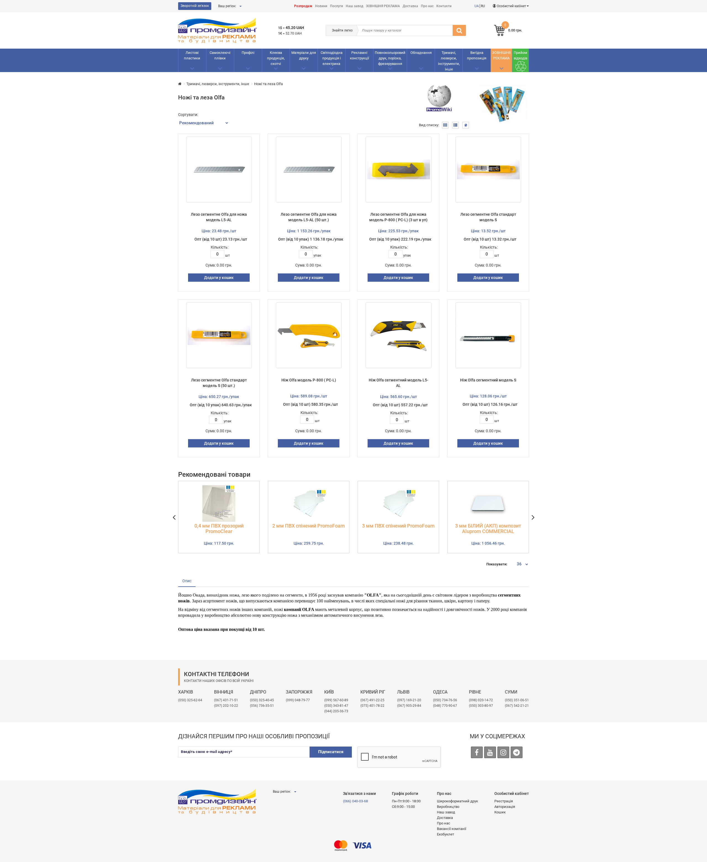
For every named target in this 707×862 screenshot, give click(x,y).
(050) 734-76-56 (445, 700)
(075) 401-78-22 (372, 706)
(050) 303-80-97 (481, 706)
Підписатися (330, 751)
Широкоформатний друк (457, 801)
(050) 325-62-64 (190, 700)
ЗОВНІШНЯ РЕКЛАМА (383, 6)
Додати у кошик (219, 277)
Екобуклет (445, 834)
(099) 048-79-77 (298, 700)
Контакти (444, 6)
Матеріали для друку (303, 55)
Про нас (427, 6)
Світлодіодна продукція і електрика (331, 58)
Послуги (336, 6)
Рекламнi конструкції (359, 55)
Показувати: (496, 564)
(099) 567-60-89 (336, 700)
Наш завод (354, 6)
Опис (186, 581)
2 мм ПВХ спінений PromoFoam (308, 526)
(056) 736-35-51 (262, 706)
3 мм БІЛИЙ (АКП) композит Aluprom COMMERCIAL (488, 528)
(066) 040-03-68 (355, 801)
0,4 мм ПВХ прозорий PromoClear (219, 528)
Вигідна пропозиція (476, 55)
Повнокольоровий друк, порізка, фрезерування (390, 58)
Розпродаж (303, 6)
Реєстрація (503, 801)
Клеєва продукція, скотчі (276, 58)
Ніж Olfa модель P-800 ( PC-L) (308, 380)
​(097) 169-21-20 (409, 700)
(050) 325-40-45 (262, 700)
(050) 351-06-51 (517, 700)
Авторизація (504, 807)
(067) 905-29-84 (409, 706)
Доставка (410, 6)
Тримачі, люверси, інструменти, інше (449, 61)
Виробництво (448, 807)
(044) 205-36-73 (336, 711)
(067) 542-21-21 (517, 706)
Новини (321, 6)
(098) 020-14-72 (481, 700)
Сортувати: (188, 114)
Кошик (500, 812)
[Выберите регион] (240, 6)
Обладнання (421, 53)
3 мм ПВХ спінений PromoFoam (398, 526)
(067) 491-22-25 (372, 700)
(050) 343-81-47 (336, 706)
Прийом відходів (520, 55)
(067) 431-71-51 (226, 700)
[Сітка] (445, 125)
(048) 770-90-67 (445, 706)
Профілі (248, 53)
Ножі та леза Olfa (268, 84)
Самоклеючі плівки (220, 55)
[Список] (455, 125)
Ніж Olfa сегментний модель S (488, 380)
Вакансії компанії (451, 829)
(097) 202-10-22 (226, 706)
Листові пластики (192, 55)
